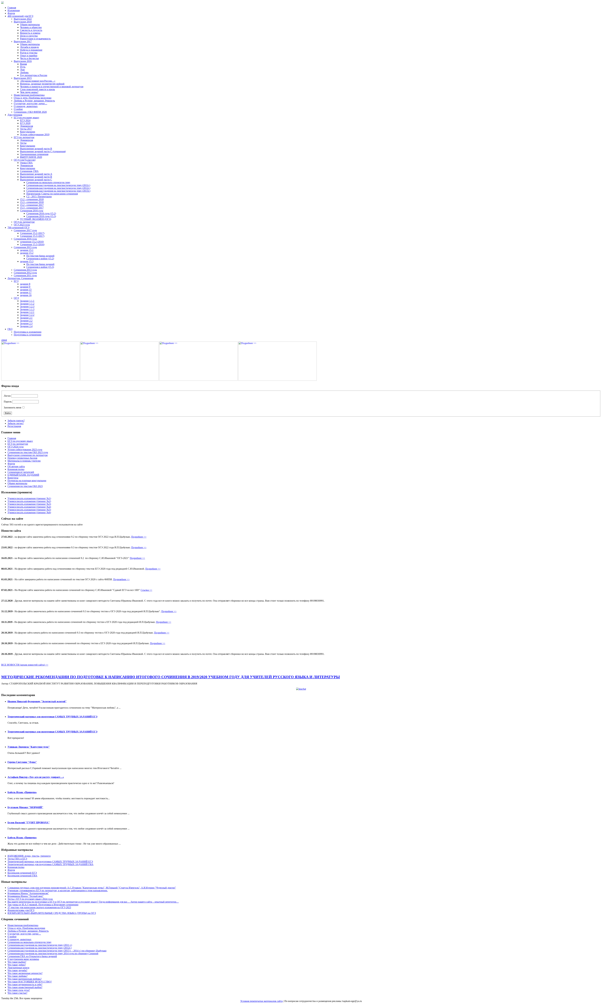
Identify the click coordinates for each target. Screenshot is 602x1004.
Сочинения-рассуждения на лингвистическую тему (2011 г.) (40, 945)
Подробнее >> (138, 536)
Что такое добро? (17, 964)
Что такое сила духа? (19, 990)
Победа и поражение (31, 50)
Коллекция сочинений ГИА (22, 875)
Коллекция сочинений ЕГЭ (22, 872)
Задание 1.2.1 (27, 312)
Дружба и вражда (29, 47)
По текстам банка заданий (40, 255)
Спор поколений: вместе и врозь (37, 89)
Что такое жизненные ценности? (25, 973)
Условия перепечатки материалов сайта (261, 1001)
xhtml (4, 340)
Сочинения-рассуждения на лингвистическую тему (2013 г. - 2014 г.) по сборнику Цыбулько (57, 950)
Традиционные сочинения (34, 154)
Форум (11, 13)
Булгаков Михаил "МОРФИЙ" (25, 807)
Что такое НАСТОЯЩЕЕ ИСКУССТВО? (30, 981)
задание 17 (26, 292)
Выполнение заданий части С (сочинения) (43, 151)
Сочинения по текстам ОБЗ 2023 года (28, 452)
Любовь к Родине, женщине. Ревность (34, 100)
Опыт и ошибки (28, 55)
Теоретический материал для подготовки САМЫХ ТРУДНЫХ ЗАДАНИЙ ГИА (50, 864)
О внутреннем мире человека (23, 959)
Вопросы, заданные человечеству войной (42, 83)
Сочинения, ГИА (29, 171)
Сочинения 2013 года (25, 270)
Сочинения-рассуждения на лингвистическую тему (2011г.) (58, 185)
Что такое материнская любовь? (25, 979)
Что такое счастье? (17, 993)
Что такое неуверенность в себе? (25, 984)
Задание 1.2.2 (27, 315)
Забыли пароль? (16, 420)
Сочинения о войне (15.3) (40, 267)
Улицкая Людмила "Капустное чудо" (29, 747)
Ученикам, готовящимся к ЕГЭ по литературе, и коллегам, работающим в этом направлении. (58, 890)
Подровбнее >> (121, 579)
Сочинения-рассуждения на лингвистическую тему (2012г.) (58, 188)
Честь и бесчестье (29, 58)
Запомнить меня (12, 407)
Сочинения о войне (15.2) (40, 258)
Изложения (14, 10)
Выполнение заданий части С (36, 179)
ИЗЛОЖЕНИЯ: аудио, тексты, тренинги (29, 856)
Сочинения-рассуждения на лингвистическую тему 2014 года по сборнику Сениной (53, 953)
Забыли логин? (16, 423)
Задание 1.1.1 (27, 301)
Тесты (23, 143)
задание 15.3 (26, 261)
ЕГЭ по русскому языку (26, 117)
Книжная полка (16, 469)
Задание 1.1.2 (27, 303)
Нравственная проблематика (29, 95)
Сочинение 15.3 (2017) (32, 236)
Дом (22, 69)
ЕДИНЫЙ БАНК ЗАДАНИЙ (23, 475)
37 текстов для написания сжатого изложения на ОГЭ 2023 (39, 907)
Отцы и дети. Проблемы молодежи (32, 97)
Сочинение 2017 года (25, 230)
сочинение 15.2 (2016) (32, 241)
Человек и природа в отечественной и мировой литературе (51, 86)
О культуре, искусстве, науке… (30, 103)
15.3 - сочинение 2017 (32, 207)
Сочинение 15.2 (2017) (32, 233)
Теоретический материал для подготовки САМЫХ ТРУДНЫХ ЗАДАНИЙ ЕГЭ (52, 716)
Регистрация (14, 426)
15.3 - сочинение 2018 (32, 202)
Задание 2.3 (26, 323)
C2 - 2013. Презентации (39, 196)
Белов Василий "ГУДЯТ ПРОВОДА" (29, 822)
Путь (22, 66)
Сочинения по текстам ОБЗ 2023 (25, 486)
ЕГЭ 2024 (25, 120)
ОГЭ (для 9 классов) (24, 160)
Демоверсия (26, 126)
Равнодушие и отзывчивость (35, 38)
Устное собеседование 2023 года (25, 449)
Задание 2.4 (26, 326)
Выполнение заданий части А (36, 174)
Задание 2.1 (26, 317)
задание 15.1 (26, 250)
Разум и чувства (28, 52)
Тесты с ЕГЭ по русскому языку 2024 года (30, 899)
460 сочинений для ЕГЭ (20, 16)
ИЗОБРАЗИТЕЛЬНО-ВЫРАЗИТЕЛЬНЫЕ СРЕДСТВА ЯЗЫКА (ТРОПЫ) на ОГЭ (52, 913)
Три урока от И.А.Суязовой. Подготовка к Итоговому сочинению (43, 904)
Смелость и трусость (31, 30)
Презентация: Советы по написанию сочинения (52, 193)
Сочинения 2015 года (25, 247)
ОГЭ (16, 298)
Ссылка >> (146, 590)
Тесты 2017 (26, 129)
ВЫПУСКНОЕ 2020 (31, 157)
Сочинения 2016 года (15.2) (41, 213)
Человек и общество (31, 27)
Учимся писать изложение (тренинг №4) (29, 507)
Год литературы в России (33, 75)
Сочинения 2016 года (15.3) (41, 216)
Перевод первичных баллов (22, 458)
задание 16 (26, 295)
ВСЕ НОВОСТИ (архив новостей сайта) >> (24, 664)
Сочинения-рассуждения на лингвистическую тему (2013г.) (58, 191)
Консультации (27, 131)
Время (23, 64)
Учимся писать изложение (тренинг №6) (29, 512)
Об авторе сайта (16, 466)
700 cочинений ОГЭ (18, 227)
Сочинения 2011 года (25, 275)
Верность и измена (30, 33)
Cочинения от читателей (21, 472)
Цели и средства (29, 35)
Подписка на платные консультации (27, 480)
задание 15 (26, 289)
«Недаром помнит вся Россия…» (37, 81)
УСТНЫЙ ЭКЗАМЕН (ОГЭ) (35, 219)
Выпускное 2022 (23, 19)
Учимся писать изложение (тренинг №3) (29, 504)
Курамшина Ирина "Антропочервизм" (28, 893)
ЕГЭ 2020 (25, 123)
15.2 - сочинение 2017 (32, 205)
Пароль (8, 401)
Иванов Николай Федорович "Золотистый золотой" (37, 701)
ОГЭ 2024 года (16, 446)
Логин (7, 395)
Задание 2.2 (26, 320)
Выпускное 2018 (23, 21)
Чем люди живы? (29, 92)
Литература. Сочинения (20, 278)
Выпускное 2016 (23, 61)
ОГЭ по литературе (24, 222)
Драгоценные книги (18, 967)
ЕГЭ (16, 281)
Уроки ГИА (26, 162)
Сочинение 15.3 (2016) (32, 244)
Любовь (24, 72)
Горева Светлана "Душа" (22, 762)
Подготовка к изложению (27, 332)
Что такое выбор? (17, 962)
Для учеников (15, 114)
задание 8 (25, 284)
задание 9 (25, 286)
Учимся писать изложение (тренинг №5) (29, 509)
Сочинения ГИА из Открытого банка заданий (32, 956)
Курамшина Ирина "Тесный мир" (26, 896)
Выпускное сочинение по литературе (28, 455)
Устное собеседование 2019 (34, 134)
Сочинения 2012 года (25, 272)
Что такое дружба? (17, 970)
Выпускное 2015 (23, 78)
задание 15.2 (26, 253)
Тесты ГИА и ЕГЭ (17, 858)
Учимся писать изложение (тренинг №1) (29, 498)
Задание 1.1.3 (27, 309)
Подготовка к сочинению (27, 334)
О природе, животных (26, 106)
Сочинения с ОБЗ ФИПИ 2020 (30, 112)
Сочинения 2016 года (31, 210)
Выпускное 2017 (23, 41)
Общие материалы (30, 24)
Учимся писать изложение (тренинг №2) (29, 501)
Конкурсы (13, 477)
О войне (18, 109)
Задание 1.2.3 (27, 306)
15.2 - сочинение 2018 (32, 199)
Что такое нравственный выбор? (25, 987)
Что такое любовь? (17, 976)
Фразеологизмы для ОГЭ (21, 910)
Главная (12, 7)
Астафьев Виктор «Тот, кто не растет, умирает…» (36, 777)
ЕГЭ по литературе (24, 137)
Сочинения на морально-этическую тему (48, 182)
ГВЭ (10, 329)
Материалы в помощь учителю (24, 460)
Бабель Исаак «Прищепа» (22, 792)
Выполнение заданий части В (36, 148)
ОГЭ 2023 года (22, 224)
